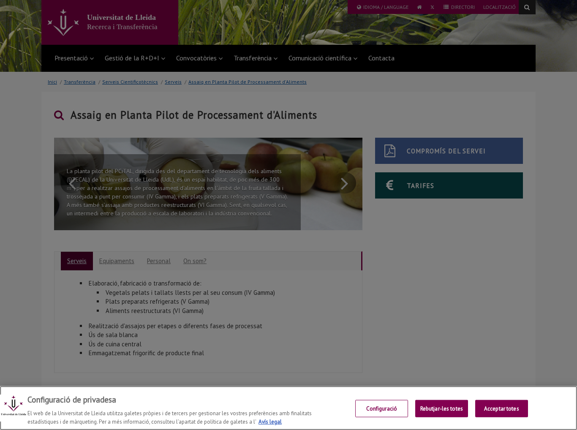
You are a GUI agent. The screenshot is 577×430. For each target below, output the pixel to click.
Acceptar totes (501, 408)
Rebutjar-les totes (441, 408)
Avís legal (270, 421)
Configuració (381, 408)
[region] (288, 408)
